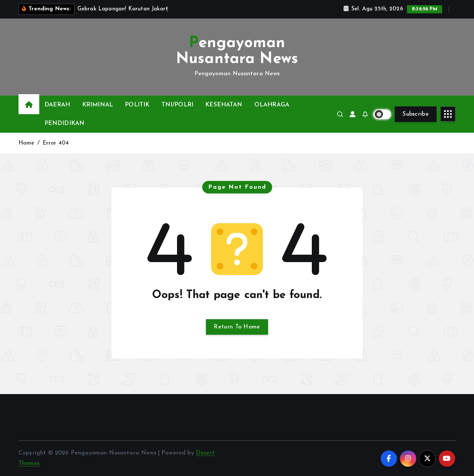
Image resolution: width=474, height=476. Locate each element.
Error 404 (56, 143)
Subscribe (416, 114)
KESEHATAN (223, 105)
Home (26, 143)
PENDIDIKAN (64, 123)
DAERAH (57, 105)
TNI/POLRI (177, 105)
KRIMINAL (97, 105)
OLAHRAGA (271, 105)
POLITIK (137, 105)
